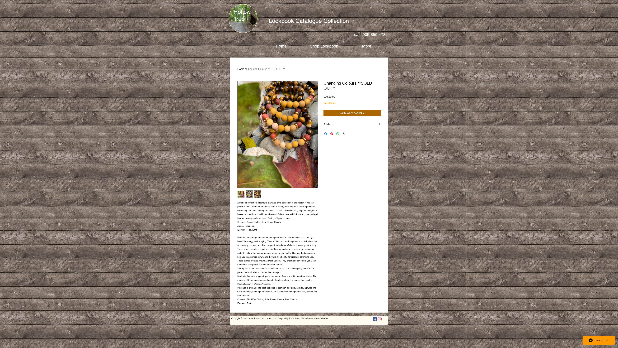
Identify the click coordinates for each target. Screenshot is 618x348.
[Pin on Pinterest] (332, 134)
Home (240, 69)
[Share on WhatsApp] (338, 134)
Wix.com (324, 318)
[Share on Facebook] (326, 134)
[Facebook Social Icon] (375, 319)
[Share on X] (344, 134)
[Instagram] (380, 319)
